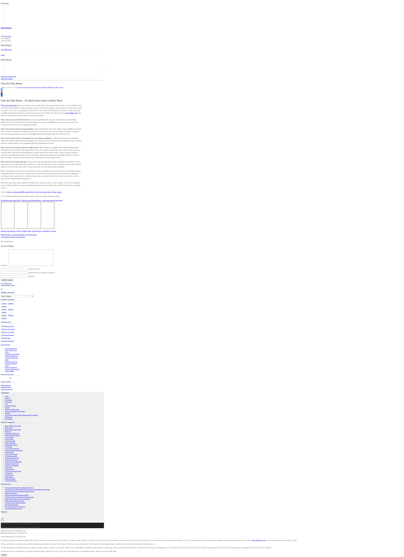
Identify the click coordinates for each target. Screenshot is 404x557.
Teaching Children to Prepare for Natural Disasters (19, 497)
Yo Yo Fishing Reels (11, 481)
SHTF (56, 87)
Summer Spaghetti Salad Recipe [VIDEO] (17, 495)
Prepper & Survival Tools (12, 458)
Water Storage (9, 477)
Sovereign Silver (10, 469)
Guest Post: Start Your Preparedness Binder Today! (11, 363)
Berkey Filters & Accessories (13, 426)
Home (7, 64)
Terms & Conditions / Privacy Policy (15, 411)
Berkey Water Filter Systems (13, 429)
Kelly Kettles (8, 447)
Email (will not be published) (41, 273)
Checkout (7, 12)
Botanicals (8, 431)
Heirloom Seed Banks (11, 445)
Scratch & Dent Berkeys (12, 465)
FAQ (6, 19)
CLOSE (4, 555)
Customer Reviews (11, 71)
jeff (3, 87)
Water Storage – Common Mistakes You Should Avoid (19, 235)
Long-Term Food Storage (12, 448)
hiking (29, 231)
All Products (9, 66)
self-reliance (46, 231)
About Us (7, 21)
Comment (4, 265)
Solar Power (8, 467)
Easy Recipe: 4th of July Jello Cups (15, 506)
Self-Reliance (50, 87)
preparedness (36, 231)
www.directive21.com (259, 540)
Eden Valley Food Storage (12, 435)
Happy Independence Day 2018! (14, 501)
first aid (19, 231)
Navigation (6, 27)
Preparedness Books (11, 456)
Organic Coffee (9, 452)
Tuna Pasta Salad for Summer (13, 508)
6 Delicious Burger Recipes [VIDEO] (15, 503)
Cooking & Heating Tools (12, 433)
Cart (6, 10)
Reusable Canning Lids (12, 464)
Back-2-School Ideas (11, 367)
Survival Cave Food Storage (13, 471)
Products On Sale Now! (8, 76)
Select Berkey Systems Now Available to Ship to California (21, 415)
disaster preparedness (8, 231)
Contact (7, 23)
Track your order (9, 14)
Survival (61, 87)
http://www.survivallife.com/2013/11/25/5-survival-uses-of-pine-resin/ (34, 192)
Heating (32, 87)
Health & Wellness (10, 443)
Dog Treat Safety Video (11, 505)
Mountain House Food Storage (14, 450)
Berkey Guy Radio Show (12, 409)
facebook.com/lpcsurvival (10, 200)
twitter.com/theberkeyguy (31, 200)
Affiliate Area (8, 417)
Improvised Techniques (40, 87)
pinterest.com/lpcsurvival (52, 200)
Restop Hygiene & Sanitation (13, 462)
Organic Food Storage (11, 454)
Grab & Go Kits (9, 439)
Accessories (9, 68)
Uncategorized (9, 475)
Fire (18, 87)
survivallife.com (71, 113)
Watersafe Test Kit (10, 479)
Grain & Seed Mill (10, 441)
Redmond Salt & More (11, 460)
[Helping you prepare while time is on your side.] (6, 36)
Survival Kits (8, 473)
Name (34, 269)
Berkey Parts (8, 428)
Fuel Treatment (9, 437)
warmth (53, 231)
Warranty (7, 413)
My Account (8, 8)
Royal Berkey (9, 419)
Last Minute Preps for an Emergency (13, 237)
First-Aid (22, 87)
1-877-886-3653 (6, 50)
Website (31, 276)
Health (27, 87)
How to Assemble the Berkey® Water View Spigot (11, 350)
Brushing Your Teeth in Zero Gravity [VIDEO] (17, 499)
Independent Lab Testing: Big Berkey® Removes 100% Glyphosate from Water (27, 489)
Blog (6, 16)
